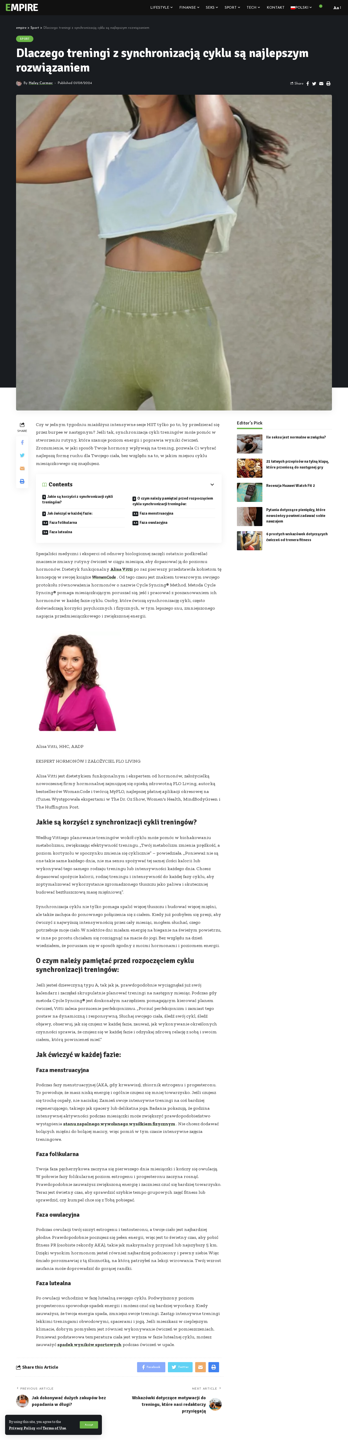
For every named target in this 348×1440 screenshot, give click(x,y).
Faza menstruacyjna (156, 513)
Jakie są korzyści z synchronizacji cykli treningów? (77, 499)
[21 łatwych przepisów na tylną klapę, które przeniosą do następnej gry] (249, 468)
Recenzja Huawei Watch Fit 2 (290, 485)
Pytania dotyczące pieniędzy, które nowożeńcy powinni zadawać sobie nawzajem (295, 516)
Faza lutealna (60, 532)
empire (21, 8)
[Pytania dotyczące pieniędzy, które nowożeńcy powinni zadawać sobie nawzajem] (249, 516)
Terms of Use (54, 1428)
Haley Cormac (41, 83)
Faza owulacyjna (153, 522)
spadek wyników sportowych (89, 1344)
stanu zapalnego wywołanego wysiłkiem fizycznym (119, 1124)
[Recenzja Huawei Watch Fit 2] (249, 492)
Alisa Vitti (121, 569)
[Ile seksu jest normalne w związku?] (249, 444)
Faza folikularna (63, 522)
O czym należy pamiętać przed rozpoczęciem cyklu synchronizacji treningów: (172, 501)
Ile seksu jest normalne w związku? (296, 437)
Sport (25, 38)
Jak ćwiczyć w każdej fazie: (69, 513)
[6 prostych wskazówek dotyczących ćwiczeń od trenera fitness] (249, 540)
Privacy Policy (22, 1428)
